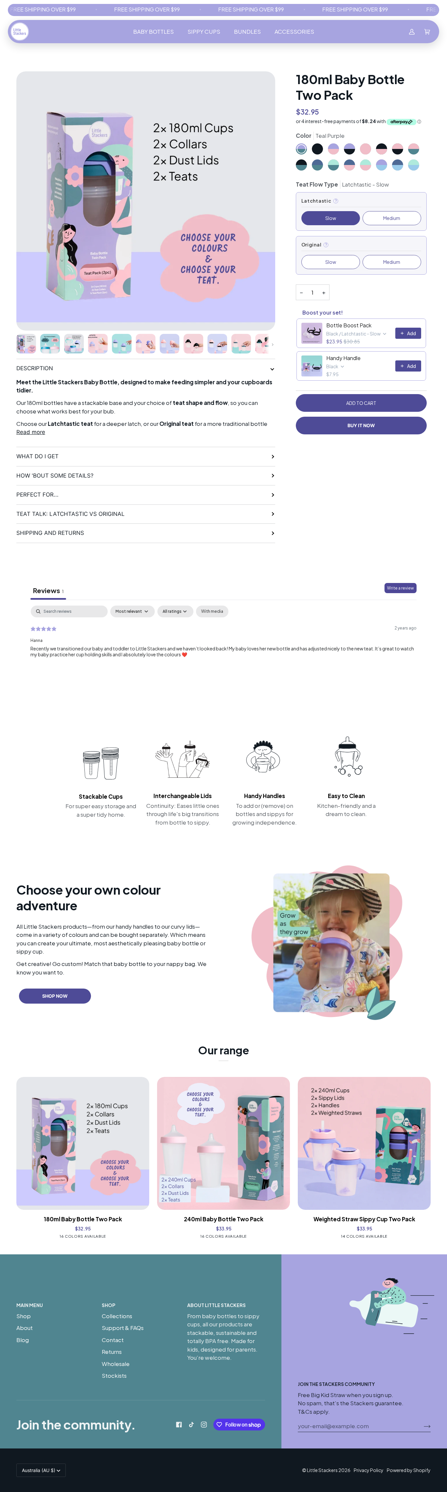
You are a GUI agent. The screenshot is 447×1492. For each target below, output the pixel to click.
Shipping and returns (50, 533)
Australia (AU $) (38, 1470)
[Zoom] (145, 200)
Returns (112, 1351)
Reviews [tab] (48, 590)
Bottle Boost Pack (348, 325)
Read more (30, 432)
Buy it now (361, 425)
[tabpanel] (223, 647)
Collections (117, 1315)
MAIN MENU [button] (29, 1305)
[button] (153, 32)
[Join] (422, 1426)
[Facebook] (179, 1425)
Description (34, 368)
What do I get (37, 456)
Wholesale (116, 1363)
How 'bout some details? (55, 475)
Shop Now (55, 996)
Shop (23, 1315)
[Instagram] (204, 1425)
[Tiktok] (191, 1425)
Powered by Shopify (409, 1470)
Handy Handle (343, 358)
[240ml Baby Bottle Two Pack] (223, 1143)
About (24, 1327)
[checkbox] (212, 611)
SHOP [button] (108, 1305)
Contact (113, 1339)
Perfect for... (37, 494)
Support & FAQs (123, 1327)
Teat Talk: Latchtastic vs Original (70, 514)
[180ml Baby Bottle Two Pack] (82, 1143)
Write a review (400, 588)
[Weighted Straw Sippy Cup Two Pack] (364, 1143)
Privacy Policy (369, 1470)
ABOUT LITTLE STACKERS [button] (216, 1305)
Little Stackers (322, 1470)
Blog (22, 1339)
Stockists (114, 1375)
